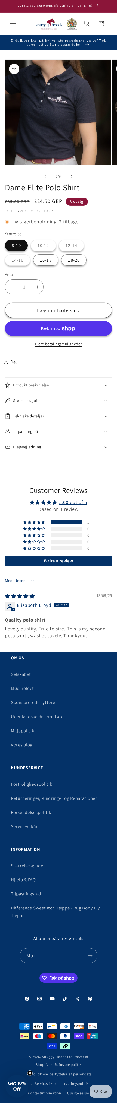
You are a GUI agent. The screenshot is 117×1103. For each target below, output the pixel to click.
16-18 (46, 260)
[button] (13, 24)
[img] (20, 596)
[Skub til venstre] (45, 176)
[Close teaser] (30, 1073)
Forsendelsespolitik (31, 812)
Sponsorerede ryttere (33, 702)
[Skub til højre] (72, 176)
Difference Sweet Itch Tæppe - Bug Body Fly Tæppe (55, 911)
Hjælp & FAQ (23, 880)
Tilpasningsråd (26, 894)
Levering (12, 210)
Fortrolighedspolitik (31, 784)
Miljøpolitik (22, 731)
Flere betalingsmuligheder (58, 343)
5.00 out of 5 (73, 502)
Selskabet (21, 674)
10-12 (43, 245)
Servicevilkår (24, 826)
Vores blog (21, 745)
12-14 (71, 245)
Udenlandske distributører (38, 717)
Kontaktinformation (44, 1093)
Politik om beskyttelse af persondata (61, 1074)
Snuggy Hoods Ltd (57, 1056)
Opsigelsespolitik (81, 1093)
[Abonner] (90, 955)
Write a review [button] (58, 561)
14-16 (17, 260)
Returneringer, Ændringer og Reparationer (54, 798)
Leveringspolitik (75, 1083)
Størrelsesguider (28, 866)
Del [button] (13, 362)
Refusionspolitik (68, 1064)
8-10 (16, 245)
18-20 (74, 260)
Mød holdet (22, 688)
